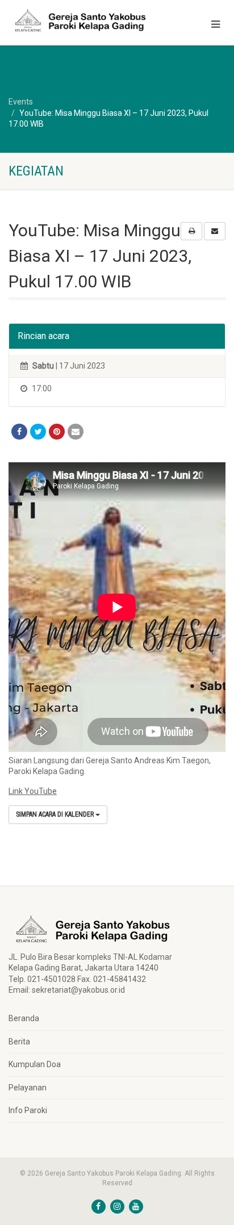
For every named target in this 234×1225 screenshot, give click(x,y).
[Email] (75, 432)
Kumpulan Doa (35, 1064)
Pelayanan (28, 1087)
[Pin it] (57, 432)
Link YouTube (33, 791)
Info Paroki (28, 1110)
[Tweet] (38, 432)
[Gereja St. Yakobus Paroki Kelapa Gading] (78, 20)
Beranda (24, 1018)
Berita (19, 1041)
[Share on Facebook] (19, 432)
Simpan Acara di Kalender (55, 814)
